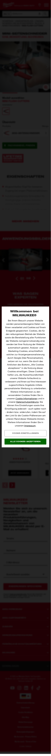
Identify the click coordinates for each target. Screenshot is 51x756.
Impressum (30, 425)
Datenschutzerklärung (27, 402)
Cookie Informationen (26, 398)
